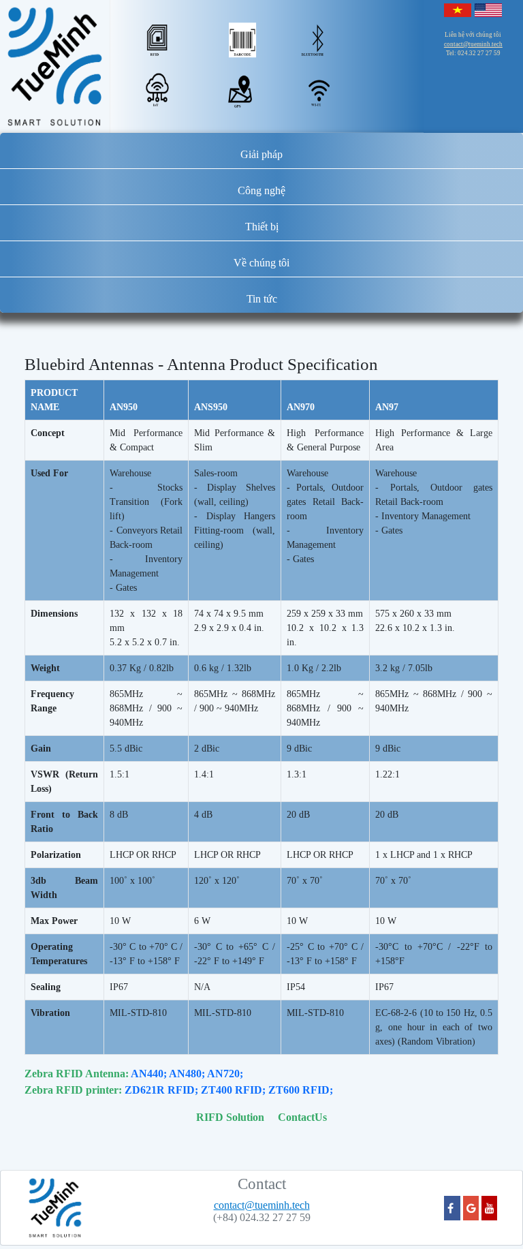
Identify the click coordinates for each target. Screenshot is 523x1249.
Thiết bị (262, 226)
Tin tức (262, 299)
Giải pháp (261, 154)
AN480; (187, 1073)
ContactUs (302, 1117)
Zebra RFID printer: (73, 1090)
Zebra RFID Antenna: (77, 1073)
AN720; (225, 1073)
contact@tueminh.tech (473, 44)
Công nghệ (261, 190)
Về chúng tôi (261, 262)
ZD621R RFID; (161, 1090)
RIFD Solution (230, 1117)
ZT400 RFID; (233, 1090)
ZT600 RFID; (300, 1090)
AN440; (149, 1073)
